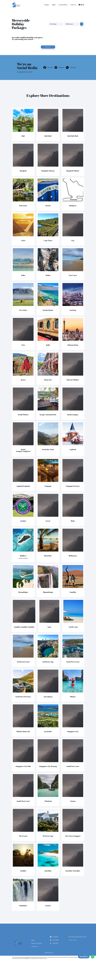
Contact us (73, 4)
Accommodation (63, 4)
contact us (34, 946)
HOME (33, 940)
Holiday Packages (36, 943)
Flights (54, 4)
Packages (46, 4)
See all (48, 47)
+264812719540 (72, 940)
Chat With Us (84, 956)
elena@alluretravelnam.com (77, 936)
